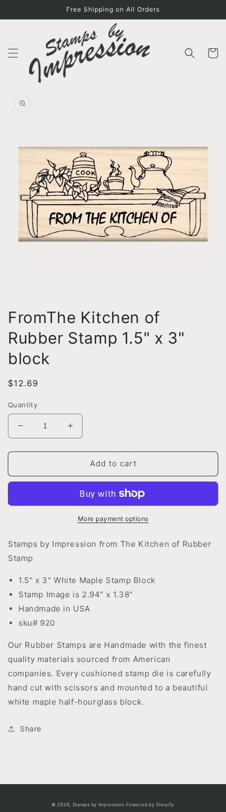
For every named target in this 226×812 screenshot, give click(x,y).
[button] (13, 53)
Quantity (22, 404)
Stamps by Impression (99, 804)
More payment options (113, 519)
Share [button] (31, 728)
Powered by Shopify (150, 804)
